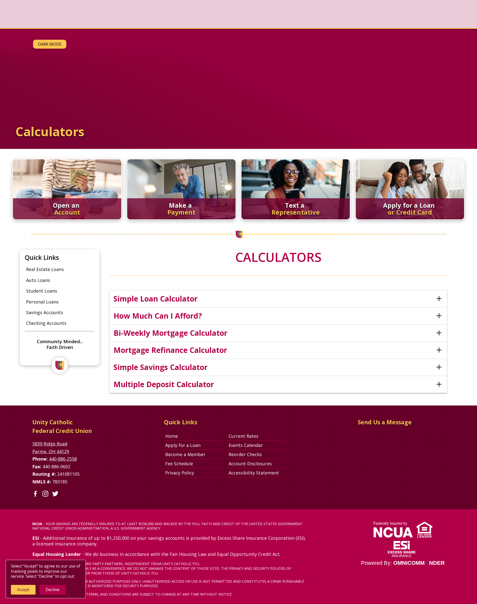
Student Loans (41, 291)
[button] (278, 298)
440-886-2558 (63, 459)
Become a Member (185, 454)
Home (171, 436)
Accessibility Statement (254, 473)
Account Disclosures (250, 464)
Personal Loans (42, 302)
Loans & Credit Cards (108, 13)
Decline (52, 589)
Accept (23, 589)
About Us (193, 13)
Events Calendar (246, 445)
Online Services (157, 13)
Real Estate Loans (45, 269)
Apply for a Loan (182, 445)
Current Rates (243, 436)
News (20, 13)
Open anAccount (423, 16)
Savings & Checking (56, 13)
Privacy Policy (179, 473)
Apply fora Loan (456, 16)
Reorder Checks (257, 454)
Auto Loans (38, 280)
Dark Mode (49, 44)
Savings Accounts (44, 312)
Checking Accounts (46, 323)
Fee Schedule (179, 464)
